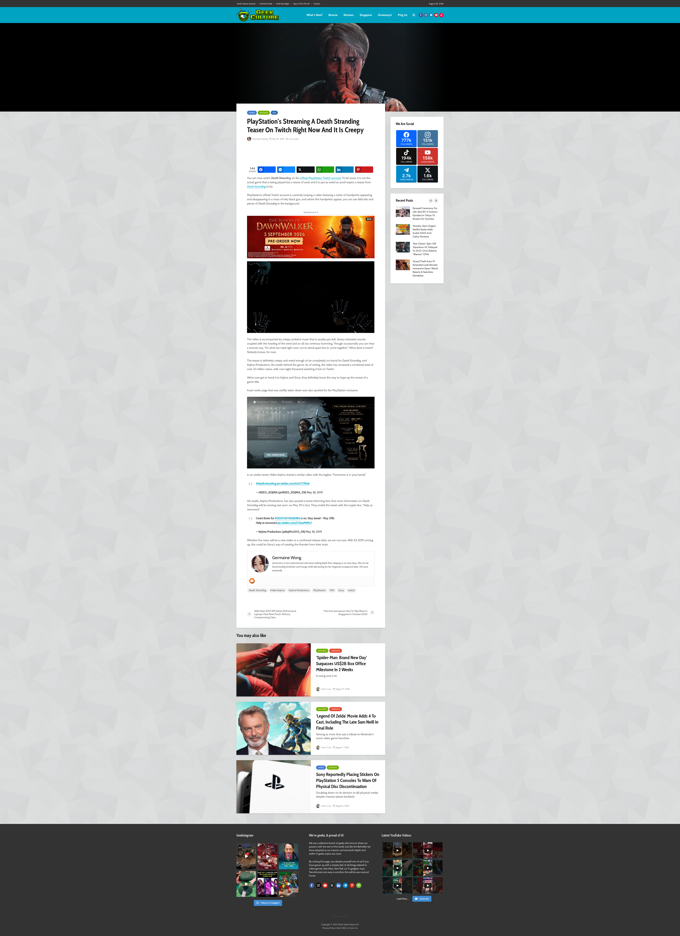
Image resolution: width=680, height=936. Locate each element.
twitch (351, 590)
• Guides (315, 3)
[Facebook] (311, 885)
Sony (341, 590)
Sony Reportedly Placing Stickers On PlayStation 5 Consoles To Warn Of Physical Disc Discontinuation (347, 780)
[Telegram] (345, 885)
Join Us (354, 928)
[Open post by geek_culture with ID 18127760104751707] (288, 856)
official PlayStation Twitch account (320, 178)
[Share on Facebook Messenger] (286, 169)
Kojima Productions (299, 590)
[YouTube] (325, 885)
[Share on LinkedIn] (345, 169)
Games (252, 113)
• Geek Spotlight (282, 3)
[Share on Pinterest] (364, 169)
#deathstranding (266, 483)
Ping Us (402, 15)
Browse (333, 15)
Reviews (349, 15)
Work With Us (343, 928)
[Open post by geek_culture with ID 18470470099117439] (246, 856)
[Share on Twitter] (306, 169)
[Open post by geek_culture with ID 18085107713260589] (267, 856)
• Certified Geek (264, 3)
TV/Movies (335, 651)
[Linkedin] (338, 885)
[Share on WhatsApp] (325, 169)
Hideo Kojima (277, 590)
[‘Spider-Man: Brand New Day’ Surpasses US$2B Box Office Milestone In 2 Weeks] (273, 669)
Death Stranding (256, 186)
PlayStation (319, 590)
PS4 (274, 113)
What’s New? (314, 15)
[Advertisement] (311, 154)
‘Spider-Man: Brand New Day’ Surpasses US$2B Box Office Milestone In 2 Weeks (341, 663)
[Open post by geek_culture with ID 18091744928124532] (246, 884)
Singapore (366, 15)
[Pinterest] (352, 885)
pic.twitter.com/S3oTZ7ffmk (293, 483)
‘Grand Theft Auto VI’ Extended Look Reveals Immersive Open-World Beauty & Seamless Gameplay (425, 268)
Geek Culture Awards (246, 3)
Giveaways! (385, 15)
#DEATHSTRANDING (287, 518)
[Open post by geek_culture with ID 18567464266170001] (267, 884)
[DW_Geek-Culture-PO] (311, 236)
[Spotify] (358, 885)
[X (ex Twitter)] (332, 885)
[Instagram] (318, 885)
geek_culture (246, 846)
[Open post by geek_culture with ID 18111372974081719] (288, 884)
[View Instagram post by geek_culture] (254, 867)
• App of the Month (300, 3)
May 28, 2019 (315, 492)
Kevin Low (326, 689)
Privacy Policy (328, 928)
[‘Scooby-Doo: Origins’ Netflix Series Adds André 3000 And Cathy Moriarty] (403, 229)
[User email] (252, 581)
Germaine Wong (260, 139)
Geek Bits (264, 113)
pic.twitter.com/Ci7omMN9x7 (295, 523)
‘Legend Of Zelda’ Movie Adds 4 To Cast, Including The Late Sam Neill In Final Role (347, 722)
